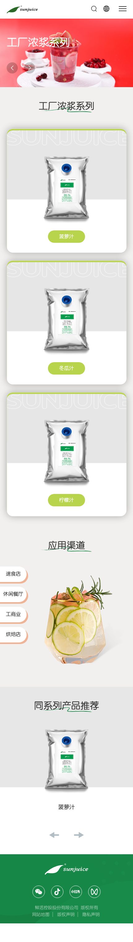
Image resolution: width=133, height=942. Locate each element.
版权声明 (66, 914)
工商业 (13, 614)
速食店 (13, 574)
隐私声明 (91, 914)
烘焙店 (13, 634)
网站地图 (40, 914)
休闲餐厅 (13, 594)
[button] (12, 67)
